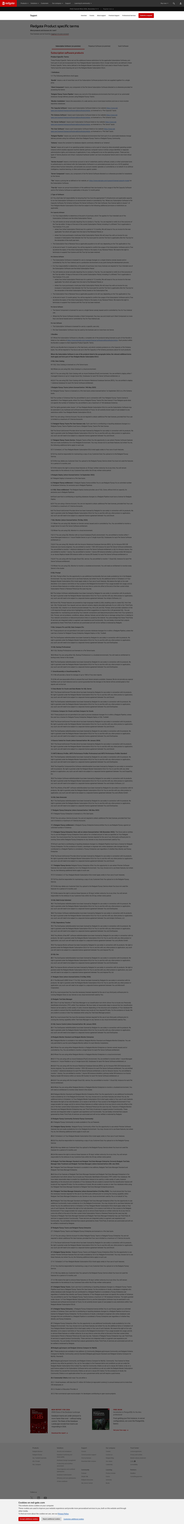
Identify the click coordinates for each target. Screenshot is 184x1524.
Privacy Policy (63, 1514)
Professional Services (129, 15)
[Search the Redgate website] (173, 3)
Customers (44, 3)
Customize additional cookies (74, 1519)
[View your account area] (180, 3)
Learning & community (82, 3)
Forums (92, 15)
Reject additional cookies (51, 1519)
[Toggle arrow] (168, 3)
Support (68, 3)
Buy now (164, 3)
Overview (84, 15)
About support (101, 15)
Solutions (34, 3)
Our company (56, 3)
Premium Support (114, 15)
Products (24, 3)
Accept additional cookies (29, 1519)
